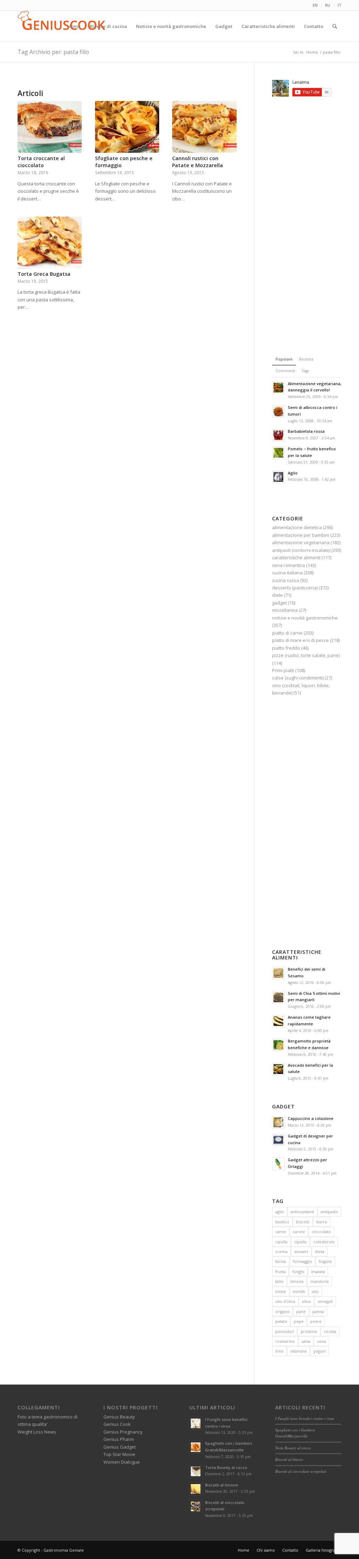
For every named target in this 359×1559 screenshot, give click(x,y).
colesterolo (324, 1241)
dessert (301, 1251)
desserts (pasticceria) (295, 587)
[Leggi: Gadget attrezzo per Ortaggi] (278, 1163)
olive (306, 1301)
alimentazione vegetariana (301, 542)
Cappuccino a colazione (310, 1118)
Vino (279, 1351)
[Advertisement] (315, 225)
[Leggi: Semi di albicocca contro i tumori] (278, 411)
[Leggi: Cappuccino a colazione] (278, 1122)
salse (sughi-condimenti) (298, 678)
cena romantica (288, 565)
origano (282, 1311)
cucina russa (285, 580)
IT (339, 5)
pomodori (284, 1331)
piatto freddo (286, 648)
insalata (318, 1271)
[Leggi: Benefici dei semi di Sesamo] (278, 973)
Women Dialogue (121, 1462)
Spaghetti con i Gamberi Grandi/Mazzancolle (295, 1432)
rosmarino (285, 1341)
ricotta (330, 1331)
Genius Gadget (119, 1447)
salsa (306, 1341)
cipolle (300, 1241)
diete (277, 595)
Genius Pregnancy (123, 1432)
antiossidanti (302, 1211)
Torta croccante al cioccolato (41, 162)
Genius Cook (117, 1424)
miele (280, 1291)
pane (301, 1311)
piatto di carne (287, 633)
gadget (279, 603)
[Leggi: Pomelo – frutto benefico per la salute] (278, 452)
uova (321, 1341)
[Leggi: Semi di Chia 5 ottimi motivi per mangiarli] (278, 997)
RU (327, 5)
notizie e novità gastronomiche (305, 618)
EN (315, 5)
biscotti (303, 1221)
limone (297, 1281)
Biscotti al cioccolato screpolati (300, 1471)
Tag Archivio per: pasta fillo (53, 52)
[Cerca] (334, 26)
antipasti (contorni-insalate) (301, 550)
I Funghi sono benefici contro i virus (304, 1418)
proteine (309, 1331)
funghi (298, 1271)
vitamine (298, 1351)
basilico (282, 1221)
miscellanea (285, 610)
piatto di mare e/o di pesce (300, 640)
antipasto (329, 1211)
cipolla (281, 1241)
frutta (280, 1271)
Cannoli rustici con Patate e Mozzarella (197, 162)
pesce (315, 1321)
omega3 (325, 1301)
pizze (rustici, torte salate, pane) (306, 655)
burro (321, 1221)
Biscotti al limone (221, 1485)
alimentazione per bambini (300, 535)
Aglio (293, 473)
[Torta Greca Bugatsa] (50, 242)
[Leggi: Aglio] (278, 477)
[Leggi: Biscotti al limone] (195, 1489)
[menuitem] (315, 5)
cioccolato (321, 1231)
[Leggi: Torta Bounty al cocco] (195, 1471)
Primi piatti (283, 670)
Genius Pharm (118, 1439)
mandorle (319, 1281)
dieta (319, 1251)
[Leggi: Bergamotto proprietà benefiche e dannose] (278, 1045)
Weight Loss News (37, 1432)
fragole (325, 1261)
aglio (279, 1211)
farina (280, 1261)
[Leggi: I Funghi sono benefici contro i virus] (195, 1423)
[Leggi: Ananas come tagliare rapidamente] (278, 1021)
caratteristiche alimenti (296, 557)
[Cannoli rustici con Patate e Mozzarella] (204, 127)
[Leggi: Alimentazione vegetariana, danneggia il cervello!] (278, 387)
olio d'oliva (285, 1301)
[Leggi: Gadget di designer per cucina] (278, 1140)
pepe (299, 1321)
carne (280, 1231)
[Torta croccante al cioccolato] (50, 127)
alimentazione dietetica (297, 527)
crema (281, 1251)
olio (315, 1291)
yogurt (319, 1351)
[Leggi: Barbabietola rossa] (278, 435)
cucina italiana (287, 572)
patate (281, 1321)
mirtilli (299, 1291)
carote (299, 1231)
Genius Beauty (119, 1417)
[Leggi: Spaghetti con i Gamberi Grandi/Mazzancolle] (195, 1447)
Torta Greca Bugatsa (44, 274)
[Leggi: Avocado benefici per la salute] (278, 1069)
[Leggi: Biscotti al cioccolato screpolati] (195, 1506)
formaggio (302, 1261)
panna (318, 1311)
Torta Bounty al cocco (226, 1467)
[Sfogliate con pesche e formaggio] (127, 127)
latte (279, 1281)
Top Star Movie (119, 1454)
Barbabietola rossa (306, 431)
